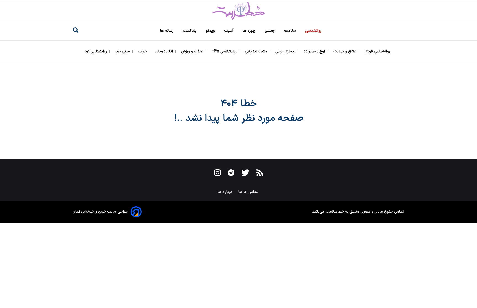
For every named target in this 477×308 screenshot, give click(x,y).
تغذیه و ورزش (193, 51)
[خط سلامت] (238, 11)
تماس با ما (249, 192)
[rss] (259, 173)
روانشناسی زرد (96, 51)
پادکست (190, 31)
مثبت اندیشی (256, 51)
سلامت (290, 31)
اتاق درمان (164, 51)
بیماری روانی (285, 51)
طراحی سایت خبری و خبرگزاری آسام (100, 212)
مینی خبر (123, 51)
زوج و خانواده (315, 51)
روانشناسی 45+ (225, 51)
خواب (143, 51)
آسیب (229, 31)
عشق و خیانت (345, 51)
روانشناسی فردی (378, 51)
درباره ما (225, 192)
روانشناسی (313, 31)
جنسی (270, 31)
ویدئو (211, 31)
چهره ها (249, 31)
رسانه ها (167, 31)
